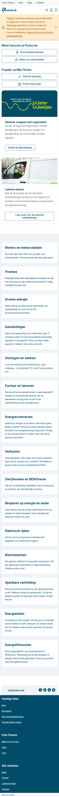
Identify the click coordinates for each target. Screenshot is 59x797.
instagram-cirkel (45, 690)
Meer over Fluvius (10, 741)
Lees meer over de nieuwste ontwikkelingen (29, 216)
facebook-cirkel (40, 690)
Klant (4, 772)
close (56, 27)
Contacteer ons (16, 690)
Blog (30, 2)
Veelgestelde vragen (12, 722)
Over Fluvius (8, 2)
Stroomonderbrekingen (13, 716)
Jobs (20, 2)
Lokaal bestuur (9, 783)
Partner (5, 778)
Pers (4, 753)
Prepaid (5, 789)
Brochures (6, 711)
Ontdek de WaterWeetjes (20, 147)
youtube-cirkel (53, 690)
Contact (40, 2)
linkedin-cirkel (49, 690)
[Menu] (56, 10)
